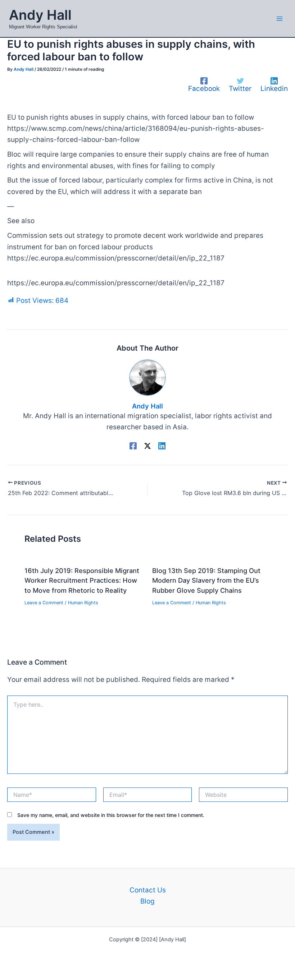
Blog (147, 901)
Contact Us (148, 890)
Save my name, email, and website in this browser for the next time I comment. (110, 815)
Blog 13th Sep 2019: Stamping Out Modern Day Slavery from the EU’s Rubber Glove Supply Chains (206, 580)
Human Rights (83, 602)
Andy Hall (40, 15)
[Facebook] (133, 445)
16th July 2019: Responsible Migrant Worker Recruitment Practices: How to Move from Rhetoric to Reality (81, 580)
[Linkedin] (161, 445)
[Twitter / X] (147, 445)
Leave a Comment (43, 602)
